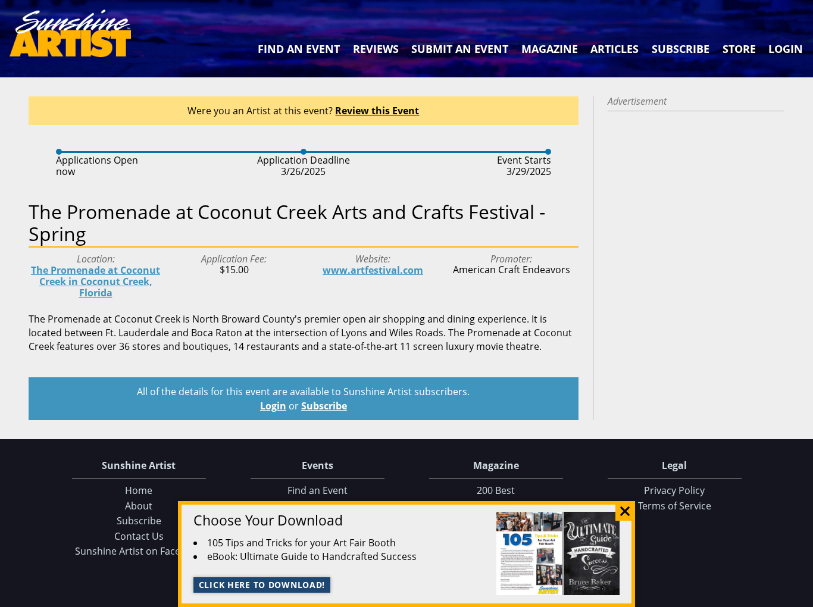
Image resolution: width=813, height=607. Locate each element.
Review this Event (377, 110)
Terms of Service (674, 505)
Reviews (376, 49)
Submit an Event (459, 49)
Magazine (549, 49)
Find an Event (299, 49)
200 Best (496, 490)
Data (799, 595)
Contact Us (139, 536)
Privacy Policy (674, 490)
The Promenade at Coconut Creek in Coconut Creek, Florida (95, 281)
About (138, 505)
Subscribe (680, 49)
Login (785, 49)
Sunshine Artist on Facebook (139, 551)
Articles (614, 49)
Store (739, 49)
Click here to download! (262, 584)
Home (138, 490)
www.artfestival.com (373, 270)
